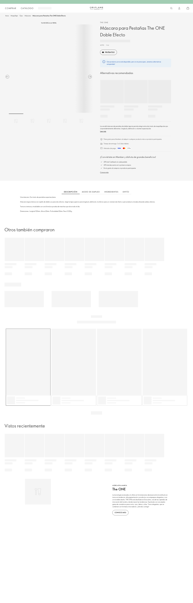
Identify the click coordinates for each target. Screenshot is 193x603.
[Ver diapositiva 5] (81, 121)
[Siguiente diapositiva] (90, 77)
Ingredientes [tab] (111, 192)
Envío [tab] (126, 192)
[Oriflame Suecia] (96, 8)
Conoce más (104, 172)
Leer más (103, 131)
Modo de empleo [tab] (91, 192)
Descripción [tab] (70, 192)
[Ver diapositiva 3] (48, 121)
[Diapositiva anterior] (7, 77)
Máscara (28, 16)
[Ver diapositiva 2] (32, 121)
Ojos (21, 16)
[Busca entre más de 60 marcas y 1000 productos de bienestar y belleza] (171, 8)
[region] (48, 68)
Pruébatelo (110, 52)
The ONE (104, 22)
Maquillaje (14, 16)
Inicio (7, 16)
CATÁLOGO (27, 8)
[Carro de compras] (188, 8)
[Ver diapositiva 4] (65, 121)
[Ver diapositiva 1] (16, 121)
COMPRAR (10, 8)
